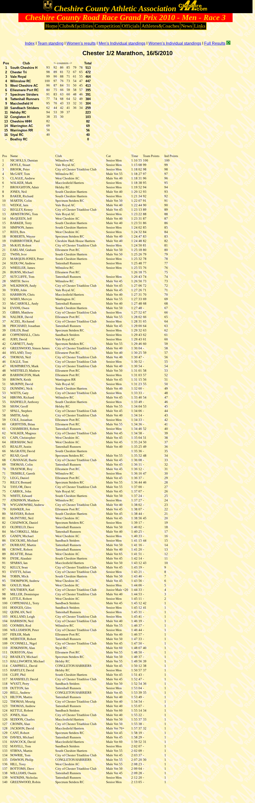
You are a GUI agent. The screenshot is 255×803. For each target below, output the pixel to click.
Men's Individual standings (122, 43)
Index (30, 43)
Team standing (51, 43)
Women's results (81, 43)
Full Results (214, 43)
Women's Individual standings (174, 43)
